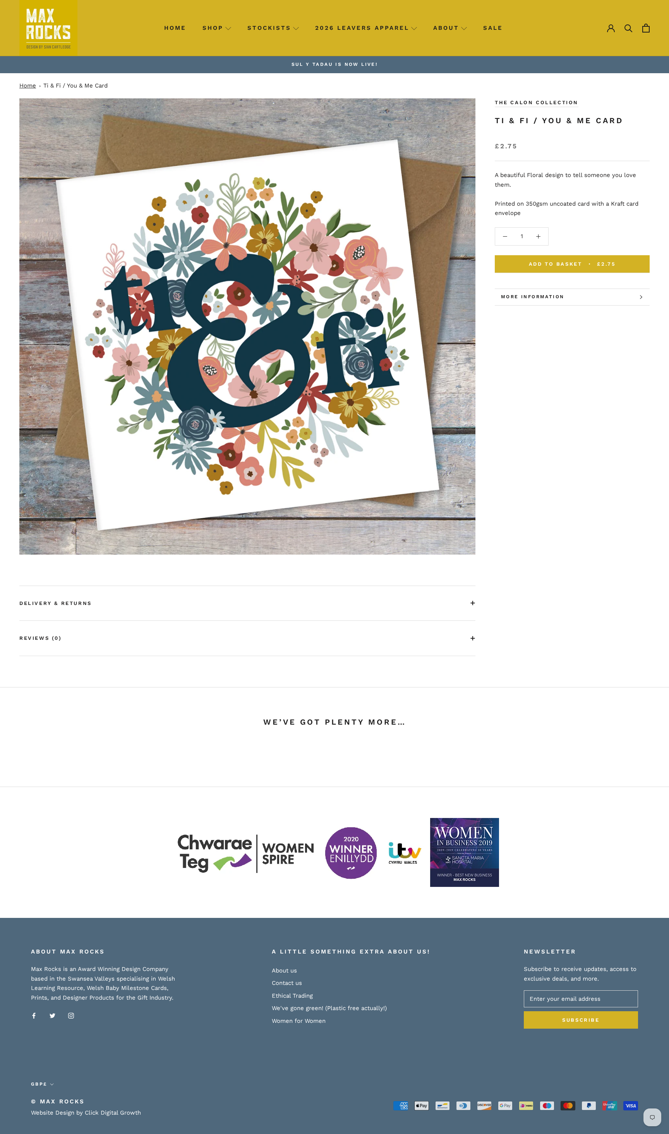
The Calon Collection (536, 102)
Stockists (269, 27)
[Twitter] (52, 1015)
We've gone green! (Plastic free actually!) (329, 1008)
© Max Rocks (58, 1101)
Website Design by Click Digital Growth (86, 1112)
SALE (493, 27)
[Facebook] (34, 1015)
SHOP (212, 27)
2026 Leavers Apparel (362, 27)
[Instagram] (71, 1015)
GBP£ (39, 1084)
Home (175, 27)
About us (284, 970)
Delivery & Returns (55, 603)
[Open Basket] (646, 28)
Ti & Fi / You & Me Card (75, 85)
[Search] (628, 28)
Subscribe (580, 1020)
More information (532, 296)
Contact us (287, 982)
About (446, 27)
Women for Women (299, 1020)
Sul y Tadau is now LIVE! (335, 64)
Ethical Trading (292, 995)
